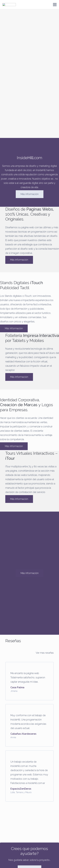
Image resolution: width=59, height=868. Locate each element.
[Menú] (55, 4)
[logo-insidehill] (9, 4)
